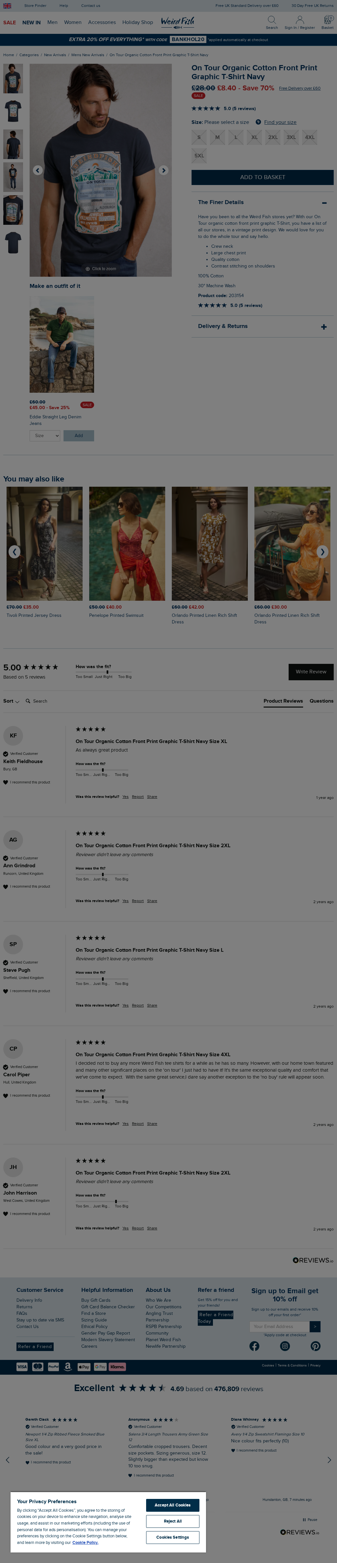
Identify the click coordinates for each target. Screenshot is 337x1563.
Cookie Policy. (85, 1542)
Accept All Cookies (173, 1505)
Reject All (173, 1521)
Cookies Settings (172, 1537)
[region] (108, 1521)
